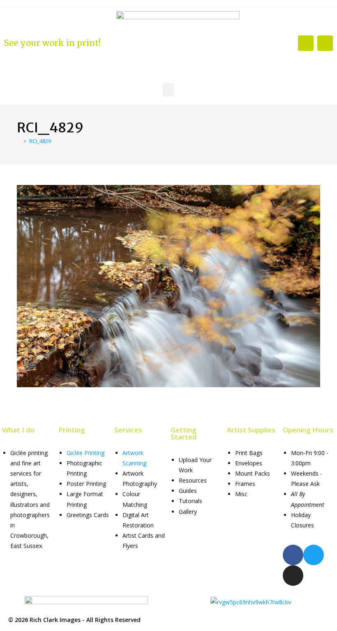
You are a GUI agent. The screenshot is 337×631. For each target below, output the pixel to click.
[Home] (19, 141)
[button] (168, 90)
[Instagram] (325, 43)
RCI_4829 (40, 141)
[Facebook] (306, 43)
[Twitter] (313, 555)
